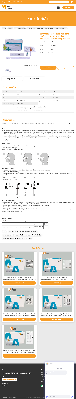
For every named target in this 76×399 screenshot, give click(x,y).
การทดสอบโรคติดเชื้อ (20, 28)
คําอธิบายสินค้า (34, 79)
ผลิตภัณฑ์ (10, 28)
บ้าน (5, 28)
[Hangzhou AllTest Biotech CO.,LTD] (10, 7)
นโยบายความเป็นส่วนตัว (6, 397)
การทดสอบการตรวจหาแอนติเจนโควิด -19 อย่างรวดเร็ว (17, 238)
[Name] (67, 2)
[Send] (72, 396)
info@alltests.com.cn (10, 379)
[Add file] (47, 396)
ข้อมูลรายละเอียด (12, 79)
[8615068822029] (42, 386)
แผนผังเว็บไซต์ (13, 397)
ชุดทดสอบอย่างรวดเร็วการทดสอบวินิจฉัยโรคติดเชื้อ (22, 231)
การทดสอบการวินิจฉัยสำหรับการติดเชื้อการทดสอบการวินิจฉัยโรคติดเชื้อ (22, 235)
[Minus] (72, 364)
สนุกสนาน (68, 7)
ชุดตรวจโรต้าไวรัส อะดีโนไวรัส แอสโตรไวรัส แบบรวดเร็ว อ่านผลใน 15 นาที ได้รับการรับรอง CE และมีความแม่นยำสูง (19, 351)
